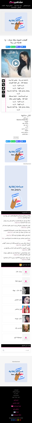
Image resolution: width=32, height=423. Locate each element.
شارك (24, 46)
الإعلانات (16, 390)
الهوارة (26, 121)
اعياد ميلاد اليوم (18, 5)
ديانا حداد (16, 137)
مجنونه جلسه (24, 132)
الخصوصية (16, 395)
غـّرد (9, 46)
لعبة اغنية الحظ (16, 406)
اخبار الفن (16, 400)
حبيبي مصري (25, 128)
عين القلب (25, 118)
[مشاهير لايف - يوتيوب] (20, 420)
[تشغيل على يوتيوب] (3, 80)
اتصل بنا (16, 393)
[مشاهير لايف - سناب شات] (18, 420)
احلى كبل (26, 125)
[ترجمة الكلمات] (3, 84)
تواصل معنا (15, 23)
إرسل (19, 46)
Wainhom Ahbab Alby (22, 119)
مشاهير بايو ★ (9, 5)
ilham (17, 412)
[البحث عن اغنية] (3, 95)
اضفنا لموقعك (16, 391)
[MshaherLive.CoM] (16, 2)
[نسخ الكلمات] (3, 88)
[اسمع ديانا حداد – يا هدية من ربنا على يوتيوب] (16, 63)
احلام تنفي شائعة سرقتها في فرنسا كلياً (21, 235)
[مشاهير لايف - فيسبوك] (12, 420)
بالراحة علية (25, 123)
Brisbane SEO (17, 415)
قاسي (26, 127)
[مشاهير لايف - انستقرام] (16, 420)
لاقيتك (26, 130)
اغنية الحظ (13, 7)
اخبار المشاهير (26, 5)
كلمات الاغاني (16, 403)
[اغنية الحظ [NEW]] (3, 92)
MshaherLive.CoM (14, 418)
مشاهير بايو (16, 409)
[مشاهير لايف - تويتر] (14, 420)
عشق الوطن (25, 134)
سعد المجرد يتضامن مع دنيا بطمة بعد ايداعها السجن (17, 238)
